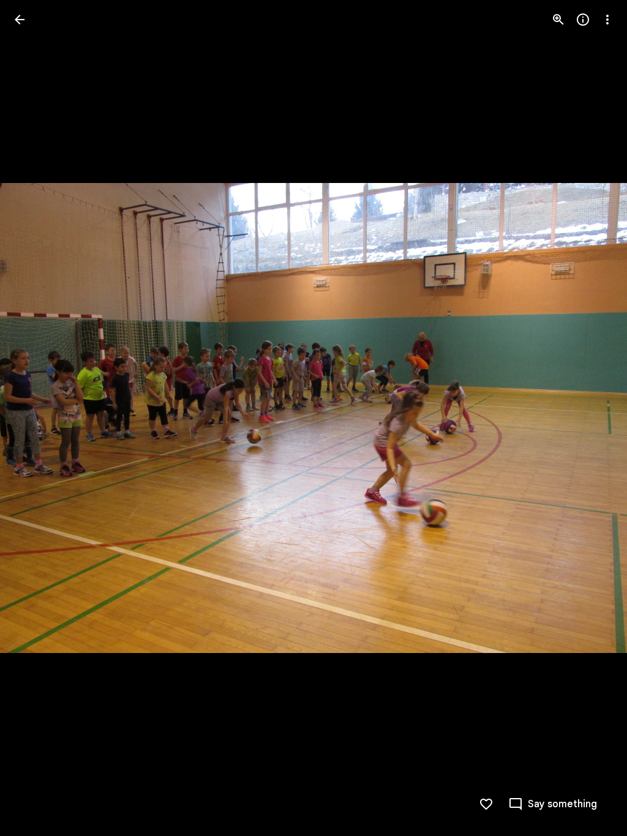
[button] (34, 418)
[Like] (486, 804)
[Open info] (583, 19)
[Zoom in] (558, 19)
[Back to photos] (19, 19)
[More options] (607, 19)
